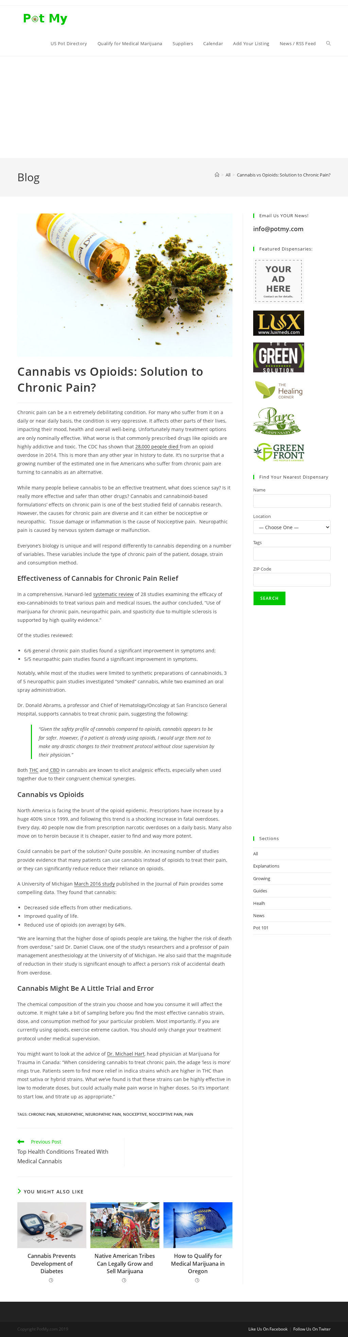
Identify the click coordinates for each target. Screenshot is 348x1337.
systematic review (113, 594)
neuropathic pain (103, 1114)
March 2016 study (94, 883)
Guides (260, 891)
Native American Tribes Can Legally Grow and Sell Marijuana (124, 1263)
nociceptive (135, 1114)
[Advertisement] (174, 107)
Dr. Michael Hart (125, 1054)
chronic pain (42, 1114)
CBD (54, 770)
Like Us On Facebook (268, 1329)
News (258, 915)
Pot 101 (260, 928)
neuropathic (70, 1114)
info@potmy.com (278, 229)
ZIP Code (262, 569)
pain (189, 1114)
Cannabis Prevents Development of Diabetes (52, 1263)
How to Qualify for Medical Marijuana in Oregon (198, 1263)
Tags (257, 542)
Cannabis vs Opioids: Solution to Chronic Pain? (284, 175)
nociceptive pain (165, 1114)
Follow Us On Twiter (312, 1329)
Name (259, 490)
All (255, 854)
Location (262, 516)
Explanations (266, 866)
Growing (261, 878)
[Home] (217, 175)
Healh (259, 903)
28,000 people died (157, 446)
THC (33, 770)
